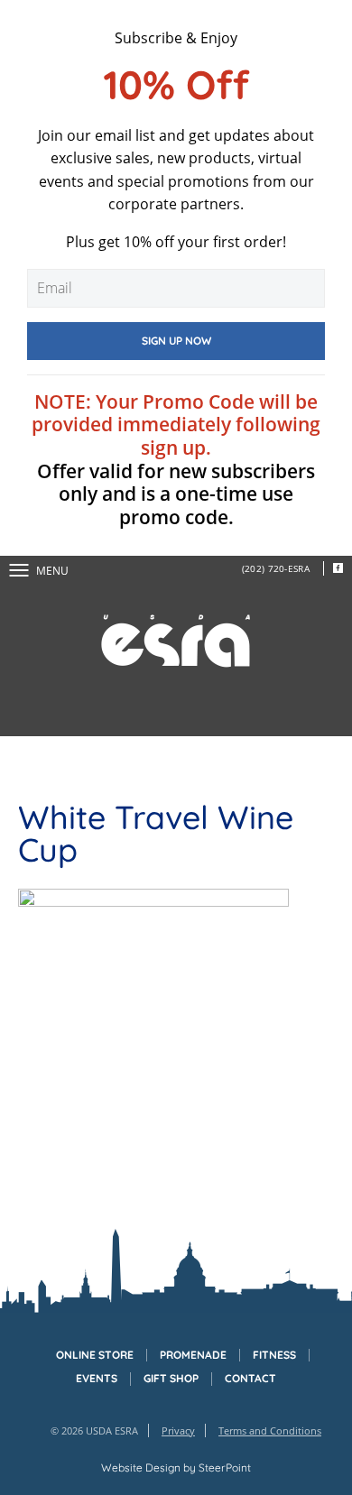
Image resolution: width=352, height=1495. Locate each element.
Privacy (178, 1430)
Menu (52, 570)
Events (96, 1378)
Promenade (193, 1355)
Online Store (95, 1355)
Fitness (274, 1355)
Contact (250, 1378)
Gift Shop (171, 1378)
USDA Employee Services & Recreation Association (176, 641)
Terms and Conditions (269, 1430)
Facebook (337, 568)
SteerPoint (225, 1467)
